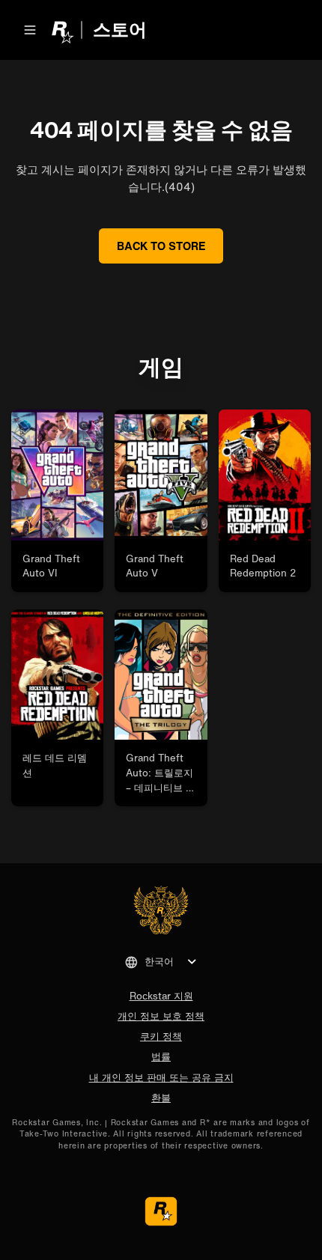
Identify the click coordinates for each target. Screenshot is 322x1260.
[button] (30, 30)
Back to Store (161, 245)
